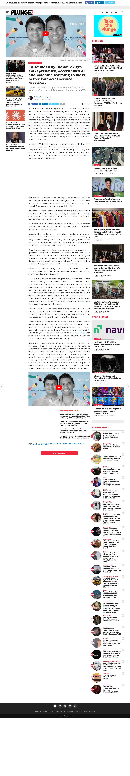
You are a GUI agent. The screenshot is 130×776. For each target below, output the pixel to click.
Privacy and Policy (71, 711)
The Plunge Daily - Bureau (103, 239)
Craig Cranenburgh (42, 97)
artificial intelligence (53, 443)
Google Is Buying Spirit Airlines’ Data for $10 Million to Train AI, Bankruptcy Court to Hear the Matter (15, 102)
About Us (38, 711)
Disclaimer (84, 711)
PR (41, 445)
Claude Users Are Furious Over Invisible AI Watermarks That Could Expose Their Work (15, 125)
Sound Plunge (100, 73)
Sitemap (92, 711)
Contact (46, 711)
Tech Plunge (99, 383)
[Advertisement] (59, 178)
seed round (79, 333)
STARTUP (45, 445)
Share (100, 2)
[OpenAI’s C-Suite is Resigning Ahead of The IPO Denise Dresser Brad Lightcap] (15, 142)
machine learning (34, 445)
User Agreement (57, 711)
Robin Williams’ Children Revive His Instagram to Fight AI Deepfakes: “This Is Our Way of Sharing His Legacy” (14, 77)
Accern (42, 443)
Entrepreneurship (71, 443)
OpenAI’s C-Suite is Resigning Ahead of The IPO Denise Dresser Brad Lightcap (15, 147)
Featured (81, 443)
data (63, 443)
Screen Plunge (100, 108)
